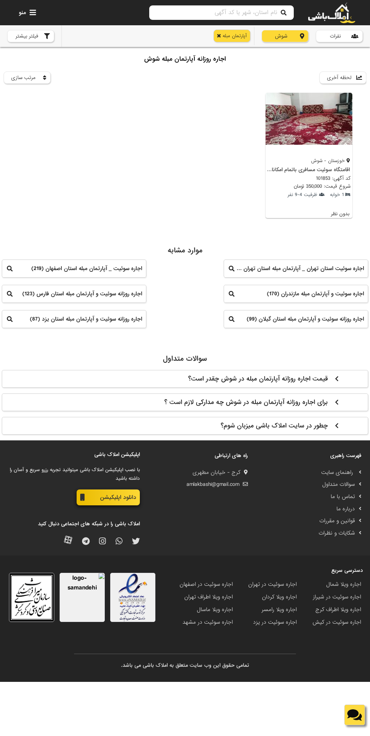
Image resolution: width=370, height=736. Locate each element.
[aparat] (68, 541)
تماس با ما (343, 496)
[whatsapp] (119, 541)
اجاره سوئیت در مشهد (207, 622)
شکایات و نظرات (337, 533)
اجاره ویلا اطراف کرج (338, 609)
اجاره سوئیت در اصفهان (206, 584)
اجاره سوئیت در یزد (275, 622)
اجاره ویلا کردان (279, 597)
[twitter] (136, 541)
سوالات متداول (338, 484)
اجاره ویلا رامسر (279, 609)
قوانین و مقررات (337, 521)
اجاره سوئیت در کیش (337, 622)
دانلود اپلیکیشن (118, 497)
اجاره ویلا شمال (343, 584)
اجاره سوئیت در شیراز (337, 597)
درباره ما (345, 509)
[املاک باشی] (331, 12)
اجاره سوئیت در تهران (272, 584)
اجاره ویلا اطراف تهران (208, 597)
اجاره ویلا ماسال (215, 609)
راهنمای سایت (338, 472)
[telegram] (86, 541)
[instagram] (102, 541)
